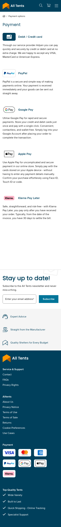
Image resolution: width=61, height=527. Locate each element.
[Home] (5, 16)
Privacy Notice (11, 407)
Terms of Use (10, 412)
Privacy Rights (11, 385)
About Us (8, 402)
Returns (7, 422)
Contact (7, 374)
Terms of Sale (10, 417)
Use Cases (8, 433)
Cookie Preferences (14, 428)
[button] (49, 5)
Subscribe (48, 299)
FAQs (6, 380)
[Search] (41, 6)
